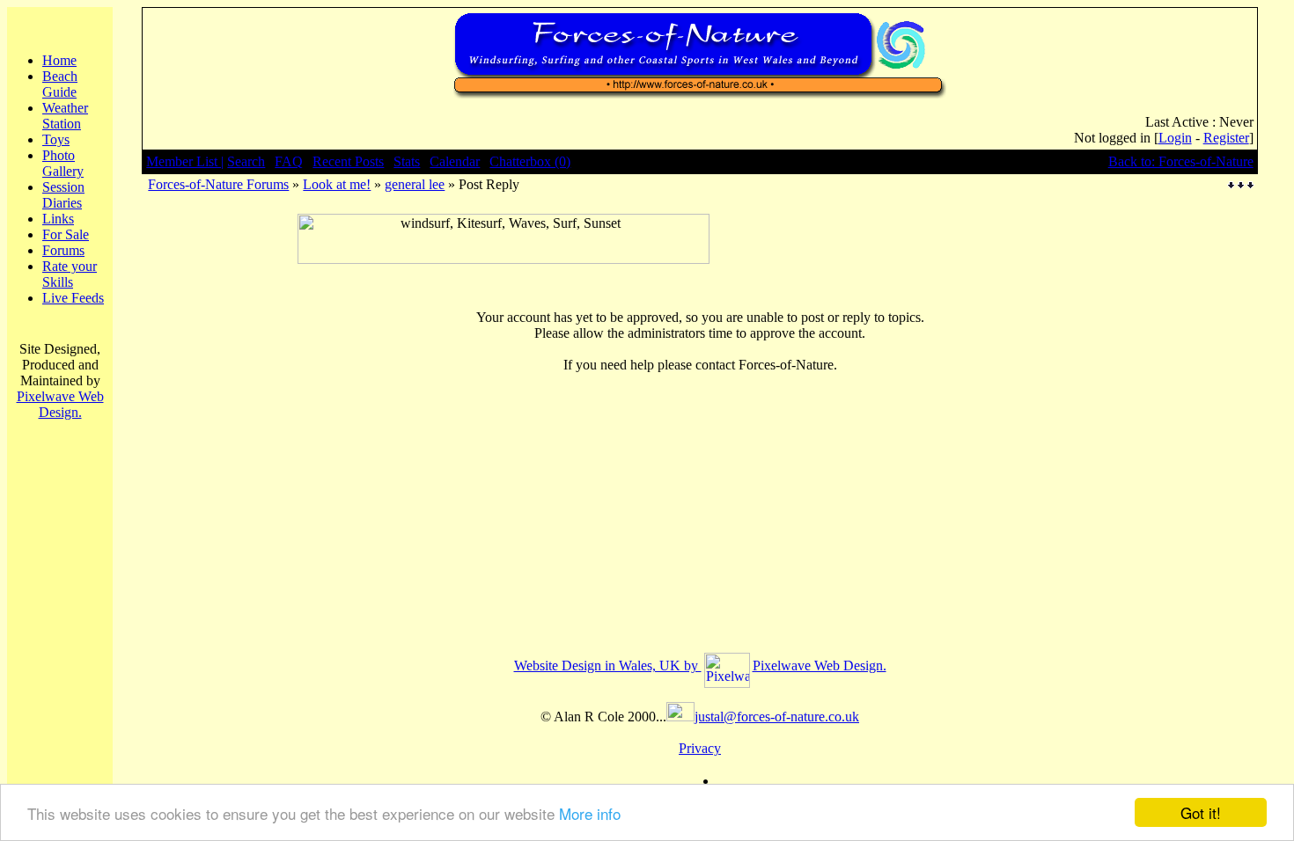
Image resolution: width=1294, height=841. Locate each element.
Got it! (1200, 812)
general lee (415, 184)
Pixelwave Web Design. (60, 404)
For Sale (65, 234)
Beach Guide (59, 84)
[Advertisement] (503, 270)
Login (1175, 137)
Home (59, 60)
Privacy (700, 748)
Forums (63, 250)
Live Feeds (73, 297)
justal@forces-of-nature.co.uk (777, 716)
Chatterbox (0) (529, 161)
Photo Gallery (63, 163)
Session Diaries (63, 194)
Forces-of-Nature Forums (218, 184)
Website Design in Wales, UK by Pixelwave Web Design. (700, 665)
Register (1226, 137)
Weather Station (65, 115)
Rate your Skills (69, 274)
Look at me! (337, 184)
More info (590, 813)
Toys (56, 139)
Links (58, 218)
